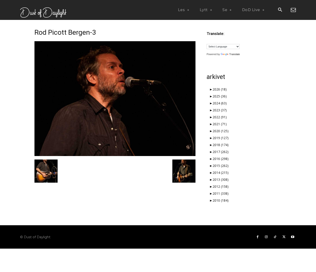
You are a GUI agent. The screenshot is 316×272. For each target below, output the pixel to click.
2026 (220, 89)
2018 (221, 145)
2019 (221, 138)
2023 (220, 110)
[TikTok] (275, 237)
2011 (221, 193)
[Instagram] (266, 237)
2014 (221, 172)
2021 (220, 124)
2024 (220, 103)
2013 (221, 179)
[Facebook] (257, 237)
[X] (284, 237)
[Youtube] (292, 237)
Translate (234, 54)
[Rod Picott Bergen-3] (114, 155)
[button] (280, 10)
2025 (220, 96)
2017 (221, 152)
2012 (221, 186)
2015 (221, 165)
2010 (221, 200)
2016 (221, 158)
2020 (221, 131)
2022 (220, 117)
